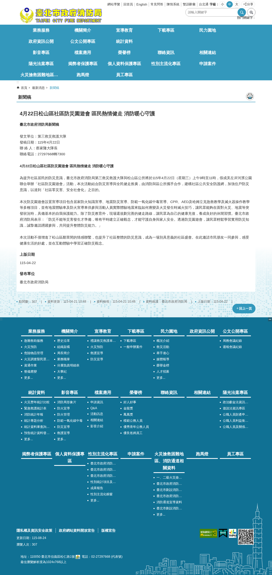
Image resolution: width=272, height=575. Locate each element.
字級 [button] (213, 4)
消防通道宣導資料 (169, 502)
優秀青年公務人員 (136, 426)
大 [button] (236, 4)
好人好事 (129, 402)
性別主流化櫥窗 (101, 494)
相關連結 (207, 52)
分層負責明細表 (68, 365)
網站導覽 (113, 4)
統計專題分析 (33, 420)
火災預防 (30, 347)
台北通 (203, 4)
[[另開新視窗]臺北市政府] (232, 533)
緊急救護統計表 (35, 408)
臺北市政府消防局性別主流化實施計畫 (104, 463)
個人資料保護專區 (124, 63)
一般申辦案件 (133, 347)
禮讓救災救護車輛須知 (104, 340)
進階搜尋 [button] (251, 12)
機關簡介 (82, 30)
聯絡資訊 (166, 52)
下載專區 (166, 30)
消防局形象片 (66, 402)
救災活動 (163, 347)
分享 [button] (250, 4)
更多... (28, 377)
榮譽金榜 (163, 365)
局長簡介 (63, 353)
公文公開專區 (82, 41)
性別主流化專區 (166, 63)
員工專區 (124, 74)
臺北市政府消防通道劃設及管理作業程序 (171, 496)
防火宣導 (63, 408)
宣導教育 (124, 30)
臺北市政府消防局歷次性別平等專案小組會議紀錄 (104, 475)
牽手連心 (163, 353)
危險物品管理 (33, 353)
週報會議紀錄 (232, 347)
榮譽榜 (124, 52)
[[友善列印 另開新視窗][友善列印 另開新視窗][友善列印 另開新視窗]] (78, 556)
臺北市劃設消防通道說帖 (171, 508)
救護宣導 (96, 353)
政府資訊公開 (41, 41)
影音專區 (41, 52)
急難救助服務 (33, 340)
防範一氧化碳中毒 (70, 420)
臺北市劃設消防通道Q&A (171, 489)
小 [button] (222, 4)
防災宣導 (96, 359)
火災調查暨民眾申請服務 (38, 359)
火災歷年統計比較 (37, 402)
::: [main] (18, 82)
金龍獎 (128, 408)
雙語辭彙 (189, 4)
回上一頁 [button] (245, 308)
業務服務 (41, 30)
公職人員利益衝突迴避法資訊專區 (237, 420)
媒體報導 (163, 359)
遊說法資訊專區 (234, 408)
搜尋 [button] (242, 12)
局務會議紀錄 (232, 340)
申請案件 (207, 63)
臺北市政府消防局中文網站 (60, 15)
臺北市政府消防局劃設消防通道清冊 (171, 483)
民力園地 (207, 30)
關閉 (270, 319)
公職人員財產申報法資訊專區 (237, 414)
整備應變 (30, 371)
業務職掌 (63, 359)
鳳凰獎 (128, 414)
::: (1, 319)
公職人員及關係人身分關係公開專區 (237, 426)
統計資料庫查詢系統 (38, 426)
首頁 (24, 87)
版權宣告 (108, 530)
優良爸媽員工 (133, 433)
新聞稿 (54, 87)
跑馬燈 (83, 74)
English (141, 4)
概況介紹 (163, 340)
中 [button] (229, 4)
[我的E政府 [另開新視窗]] (223, 533)
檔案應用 (82, 52)
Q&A (93, 408)
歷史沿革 (63, 340)
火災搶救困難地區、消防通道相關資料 (41, 74)
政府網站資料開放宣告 (77, 530)
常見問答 (157, 4)
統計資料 (124, 41)
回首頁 (128, 4)
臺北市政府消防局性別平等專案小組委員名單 (104, 469)
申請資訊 (96, 402)
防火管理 (63, 414)
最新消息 (38, 87)
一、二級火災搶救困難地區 (171, 477)
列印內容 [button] (250, 96)
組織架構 (63, 347)
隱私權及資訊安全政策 (34, 530)
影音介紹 (96, 426)
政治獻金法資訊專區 (237, 402)
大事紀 (62, 371)
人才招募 (163, 371)
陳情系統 (173, 4)
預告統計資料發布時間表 (38, 433)
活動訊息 (96, 414)
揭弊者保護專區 (83, 63)
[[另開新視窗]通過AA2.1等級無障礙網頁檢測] (208, 533)
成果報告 (96, 488)
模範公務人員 (133, 420)
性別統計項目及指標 (104, 482)
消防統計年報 (33, 414)
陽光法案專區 (41, 63)
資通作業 (30, 365)
